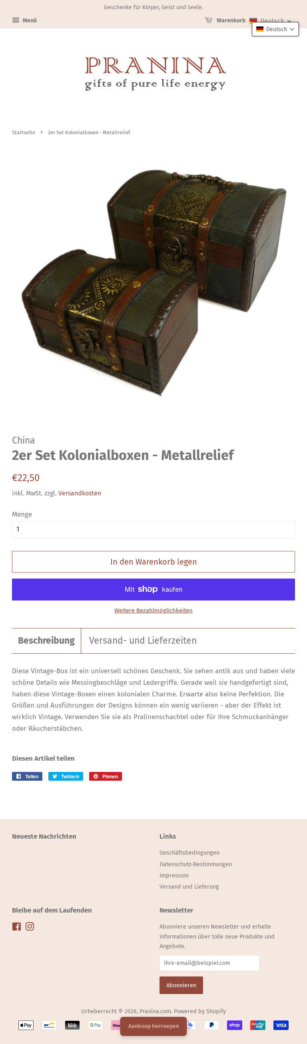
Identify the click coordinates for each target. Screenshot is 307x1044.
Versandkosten (79, 493)
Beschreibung (46, 640)
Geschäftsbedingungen (189, 852)
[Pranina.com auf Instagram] (29, 928)
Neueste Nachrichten (44, 836)
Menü (29, 20)
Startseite (23, 132)
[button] (275, 29)
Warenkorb (230, 20)
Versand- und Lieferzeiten (143, 640)
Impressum (174, 875)
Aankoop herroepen (153, 1026)
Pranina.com (155, 1011)
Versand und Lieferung (189, 886)
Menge (22, 514)
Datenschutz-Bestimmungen (195, 864)
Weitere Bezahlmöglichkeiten (153, 610)
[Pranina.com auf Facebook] (16, 928)
